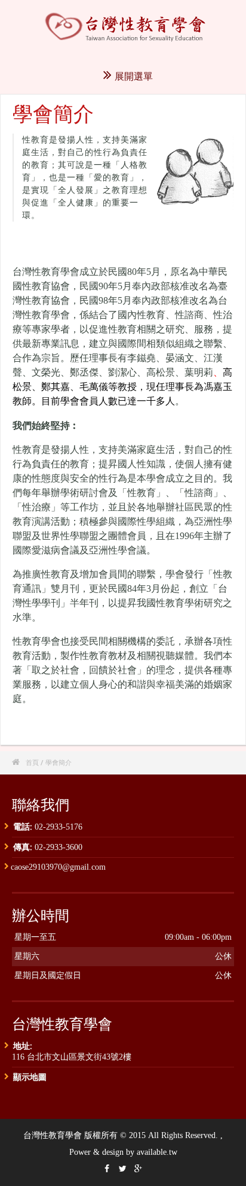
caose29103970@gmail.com (58, 867)
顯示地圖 (30, 1076)
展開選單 (134, 76)
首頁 (32, 762)
